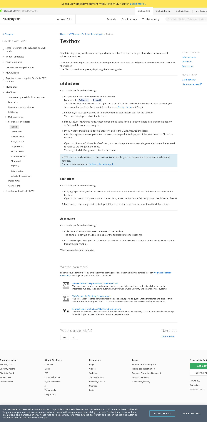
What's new (5, 377)
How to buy (195, 380)
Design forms (125, 106)
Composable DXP (52, 377)
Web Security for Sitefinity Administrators (91, 296)
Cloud (47, 368)
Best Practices (129, 19)
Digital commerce (52, 381)
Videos (92, 368)
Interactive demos (140, 377)
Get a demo (187, 80)
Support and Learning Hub (144, 364)
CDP (46, 373)
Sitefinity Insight (163, 11)
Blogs (91, 364)
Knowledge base (97, 381)
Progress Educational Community (147, 373)
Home (63, 34)
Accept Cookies (162, 413)
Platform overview (190, 84)
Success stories (96, 377)
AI (45, 385)
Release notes (6, 381)
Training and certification (143, 368)
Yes (64, 337)
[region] (103, 413)
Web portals (50, 390)
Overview (49, 364)
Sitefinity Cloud (183, 11)
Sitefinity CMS (144, 11)
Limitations (187, 62)
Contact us (195, 385)
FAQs (91, 390)
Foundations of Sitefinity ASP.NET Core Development (96, 309)
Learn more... (138, 3)
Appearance (187, 66)
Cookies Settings (191, 413)
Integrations (50, 394)
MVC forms (74, 34)
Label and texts (189, 57)
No (74, 337)
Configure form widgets (92, 34)
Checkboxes (168, 336)
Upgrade (93, 385)
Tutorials (111, 19)
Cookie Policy (62, 414)
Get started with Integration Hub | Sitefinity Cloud (95, 283)
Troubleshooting (151, 19)
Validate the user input (101, 163)
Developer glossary (141, 381)
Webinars (93, 373)
